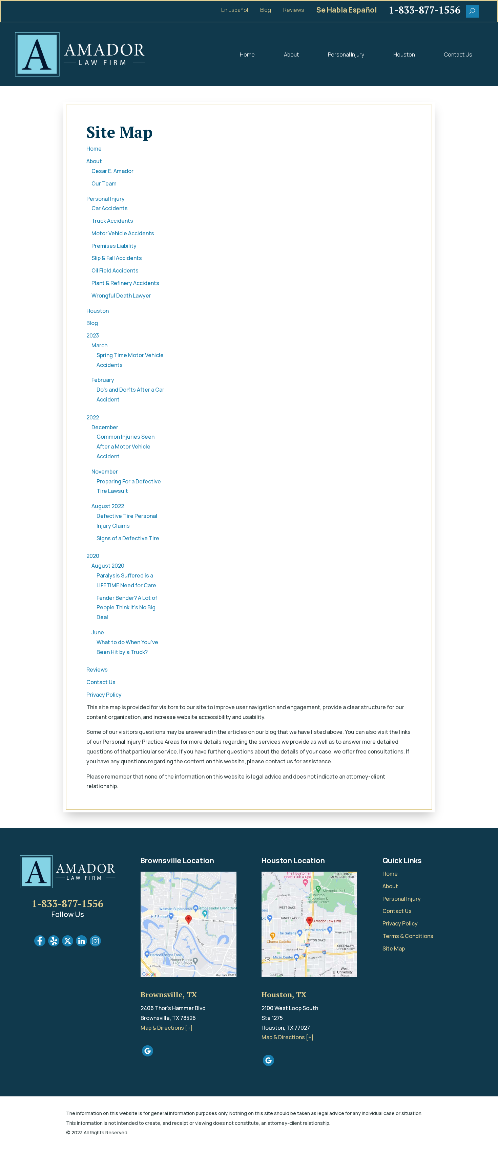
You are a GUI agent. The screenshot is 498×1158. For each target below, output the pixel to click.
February (102, 380)
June (97, 632)
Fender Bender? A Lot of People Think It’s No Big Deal (127, 607)
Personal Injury (346, 54)
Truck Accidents (112, 220)
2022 (92, 417)
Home (247, 54)
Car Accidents (109, 208)
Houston (404, 54)
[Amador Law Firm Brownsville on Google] (147, 1054)
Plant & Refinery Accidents (125, 283)
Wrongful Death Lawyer (121, 295)
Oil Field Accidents (115, 270)
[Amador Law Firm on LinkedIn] (81, 944)
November (104, 471)
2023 (92, 335)
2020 (92, 556)
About (291, 54)
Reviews (293, 10)
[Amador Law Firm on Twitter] (68, 944)
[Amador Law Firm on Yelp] (54, 944)
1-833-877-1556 (67, 903)
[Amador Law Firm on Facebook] (40, 944)
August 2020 (107, 565)
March (99, 345)
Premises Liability (114, 245)
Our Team (104, 183)
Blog (265, 10)
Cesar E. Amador (112, 171)
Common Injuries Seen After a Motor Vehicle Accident (125, 446)
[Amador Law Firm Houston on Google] (268, 1064)
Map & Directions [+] (167, 1027)
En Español (234, 10)
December (104, 427)
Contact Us (458, 54)
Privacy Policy (104, 694)
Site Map (393, 948)
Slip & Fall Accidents (116, 258)
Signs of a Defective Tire (128, 538)
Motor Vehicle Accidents (122, 233)
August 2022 (107, 506)
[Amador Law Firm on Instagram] (95, 944)
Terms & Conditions (407, 936)
